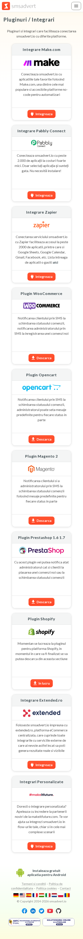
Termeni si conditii (33, 884)
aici (55, 262)
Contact (65, 888)
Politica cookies (46, 888)
